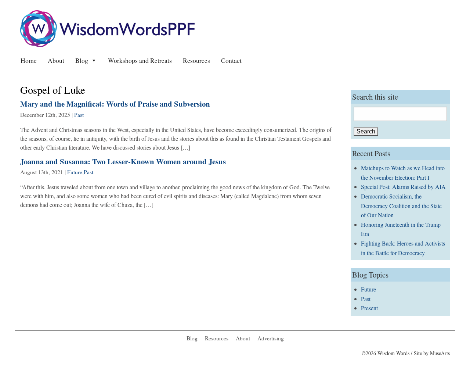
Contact (231, 60)
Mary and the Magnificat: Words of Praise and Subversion (115, 103)
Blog (81, 60)
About (56, 60)
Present (369, 308)
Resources (196, 60)
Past (79, 114)
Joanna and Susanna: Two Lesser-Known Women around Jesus (123, 161)
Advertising (270, 338)
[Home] (107, 28)
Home (29, 60)
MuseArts (440, 353)
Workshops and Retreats (140, 60)
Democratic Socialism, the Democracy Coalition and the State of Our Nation (401, 205)
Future (74, 172)
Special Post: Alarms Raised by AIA (403, 186)
